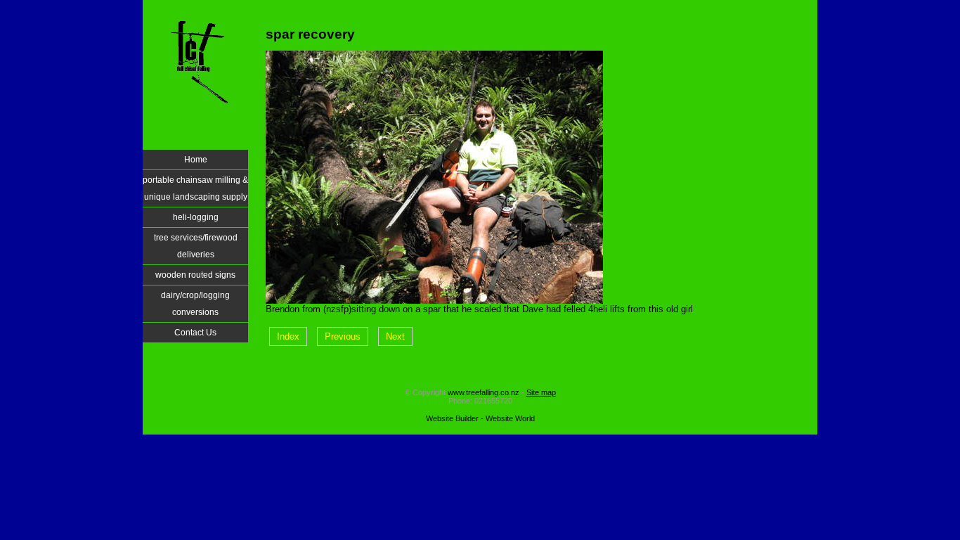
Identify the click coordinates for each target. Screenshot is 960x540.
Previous (343, 336)
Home (195, 160)
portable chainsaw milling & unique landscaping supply (195, 188)
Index (288, 336)
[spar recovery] (434, 300)
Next (395, 336)
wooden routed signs (195, 275)
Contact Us (195, 333)
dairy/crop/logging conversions (195, 303)
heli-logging (196, 217)
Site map (541, 392)
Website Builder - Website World (480, 418)
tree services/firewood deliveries (196, 246)
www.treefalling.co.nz (483, 392)
